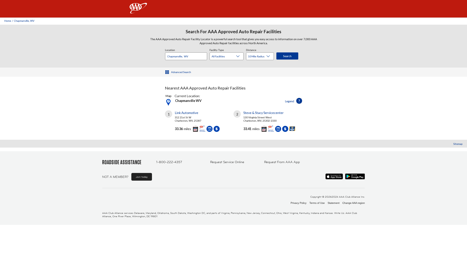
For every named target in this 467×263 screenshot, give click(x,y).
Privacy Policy (298, 202)
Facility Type (217, 49)
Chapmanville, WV (24, 20)
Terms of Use (317, 202)
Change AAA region (353, 202)
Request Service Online (227, 162)
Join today (142, 176)
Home (7, 20)
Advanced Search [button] (181, 72)
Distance (251, 49)
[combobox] (187, 55)
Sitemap (458, 143)
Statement (333, 202)
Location (170, 49)
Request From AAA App (282, 162)
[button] (299, 101)
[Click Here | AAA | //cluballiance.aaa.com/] (138, 11)
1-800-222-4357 (169, 162)
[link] (199, 122)
